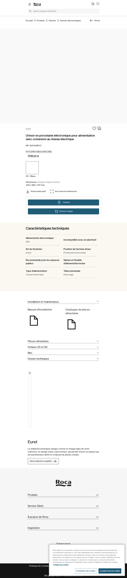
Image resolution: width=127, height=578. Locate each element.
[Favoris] (97, 3)
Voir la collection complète (41, 461)
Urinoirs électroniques (70, 20)
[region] (87, 560)
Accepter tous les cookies (110, 571)
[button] (30, 11)
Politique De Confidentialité (42, 566)
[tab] (63, 302)
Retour (97, 21)
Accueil (29, 20)
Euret (32, 442)
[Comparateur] (92, 3)
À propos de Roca (38, 516)
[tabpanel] (30, 401)
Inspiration (34, 527)
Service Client (35, 505)
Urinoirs (52, 20)
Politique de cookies (60, 565)
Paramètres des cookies (86, 571)
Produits (41, 20)
